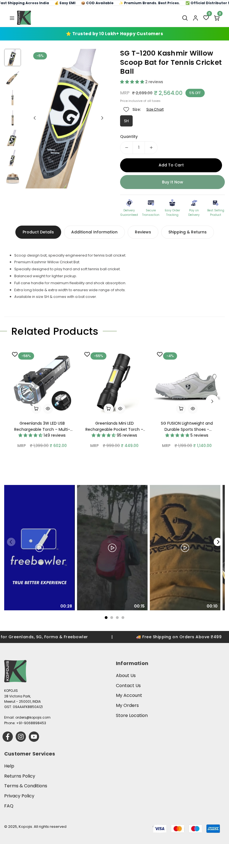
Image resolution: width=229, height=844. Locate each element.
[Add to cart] (36, 409)
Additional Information (94, 232)
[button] (12, 17)
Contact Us (128, 685)
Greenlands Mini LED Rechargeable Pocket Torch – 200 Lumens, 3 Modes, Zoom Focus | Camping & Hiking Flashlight (114, 426)
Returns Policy (19, 776)
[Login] (195, 17)
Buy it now (172, 182)
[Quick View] (48, 409)
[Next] (218, 542)
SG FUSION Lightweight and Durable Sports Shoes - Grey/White (187, 426)
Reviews (143, 232)
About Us (126, 675)
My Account (129, 695)
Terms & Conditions (25, 786)
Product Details (38, 232)
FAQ (8, 806)
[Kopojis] (24, 18)
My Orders (127, 705)
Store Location (132, 715)
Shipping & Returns (187, 232)
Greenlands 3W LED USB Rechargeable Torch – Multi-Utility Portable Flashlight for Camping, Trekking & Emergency (42, 426)
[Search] (185, 17)
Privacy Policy (19, 796)
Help (9, 766)
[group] (68, 118)
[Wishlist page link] (126, 109)
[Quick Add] (181, 409)
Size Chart (155, 109)
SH (126, 121)
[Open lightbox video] (39, 547)
